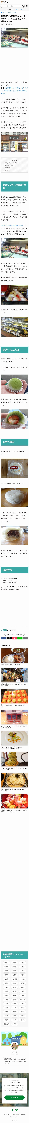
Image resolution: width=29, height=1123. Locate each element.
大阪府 (22, 995)
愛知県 (14, 991)
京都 (21, 9)
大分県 (14, 1020)
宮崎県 (22, 1020)
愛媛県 (14, 1011)
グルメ (4, 630)
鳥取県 (6, 1003)
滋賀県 (6, 995)
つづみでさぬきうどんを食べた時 (12, 225)
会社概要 (23, 1114)
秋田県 (14, 966)
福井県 (22, 983)
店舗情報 (7, 170)
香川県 (6, 1011)
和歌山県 (22, 999)
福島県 (6, 971)
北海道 (6, 962)
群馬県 (6, 975)
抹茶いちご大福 (9, 165)
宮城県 (6, 966)
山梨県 (6, 987)
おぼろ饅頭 (7, 167)
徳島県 (22, 1007)
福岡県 (6, 1016)
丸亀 (10, 630)
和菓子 (13, 630)
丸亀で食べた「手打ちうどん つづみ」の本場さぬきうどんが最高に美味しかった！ (14, 90)
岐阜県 (22, 987)
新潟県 (22, 979)
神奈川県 (14, 979)
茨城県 (14, 971)
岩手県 (22, 962)
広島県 (6, 1007)
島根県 (14, 1003)
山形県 (22, 966)
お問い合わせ (16, 1114)
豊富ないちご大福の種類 (11, 163)
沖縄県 (14, 1024)
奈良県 (14, 999)
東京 (17, 9)
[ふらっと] (4, 2)
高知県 (22, 1011)
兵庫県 (6, 999)
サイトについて (7, 1114)
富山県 (6, 983)
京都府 (14, 995)
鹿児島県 (6, 1024)
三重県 (22, 991)
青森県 (14, 962)
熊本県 (6, 1020)
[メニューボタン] (27, 6)
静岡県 (6, 991)
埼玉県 (14, 975)
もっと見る (14, 1097)
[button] (3, 638)
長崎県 (22, 1016)
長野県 (14, 987)
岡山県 (22, 1003)
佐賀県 (14, 1016)
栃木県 (22, 971)
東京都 (6, 979)
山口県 (14, 1007)
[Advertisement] (14, 64)
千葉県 (22, 975)
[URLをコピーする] (25, 638)
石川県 (14, 983)
